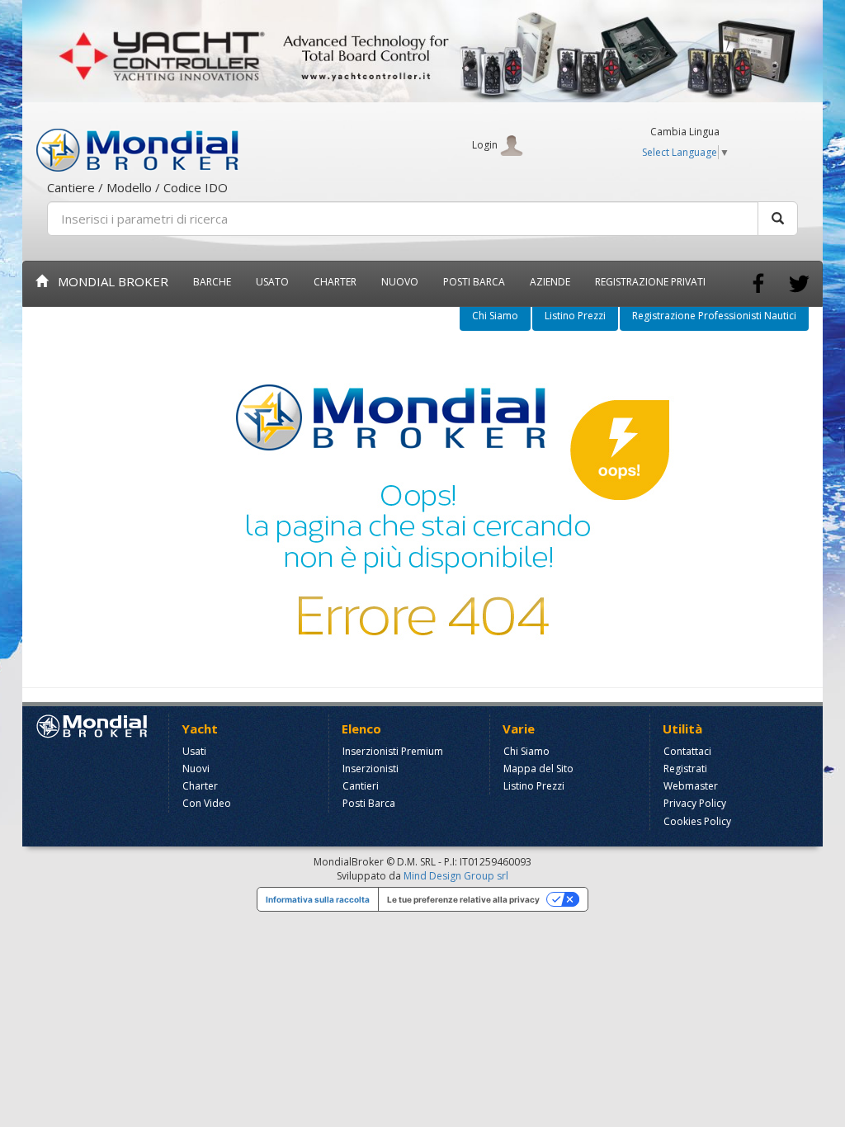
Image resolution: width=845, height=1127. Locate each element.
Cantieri (360, 786)
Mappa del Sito (538, 769)
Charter (200, 786)
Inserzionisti (370, 769)
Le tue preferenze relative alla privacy (463, 899)
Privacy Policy (694, 803)
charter (335, 282)
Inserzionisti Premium (392, 751)
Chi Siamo (495, 316)
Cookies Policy (697, 821)
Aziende (550, 282)
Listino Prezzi (575, 316)
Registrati (685, 769)
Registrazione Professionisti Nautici (714, 316)
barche (212, 282)
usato (272, 282)
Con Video (206, 803)
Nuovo (399, 282)
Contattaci (687, 751)
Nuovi (196, 769)
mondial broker (108, 281)
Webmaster (690, 786)
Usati (194, 751)
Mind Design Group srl (456, 876)
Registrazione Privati (650, 282)
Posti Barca (474, 282)
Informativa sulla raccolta (318, 899)
